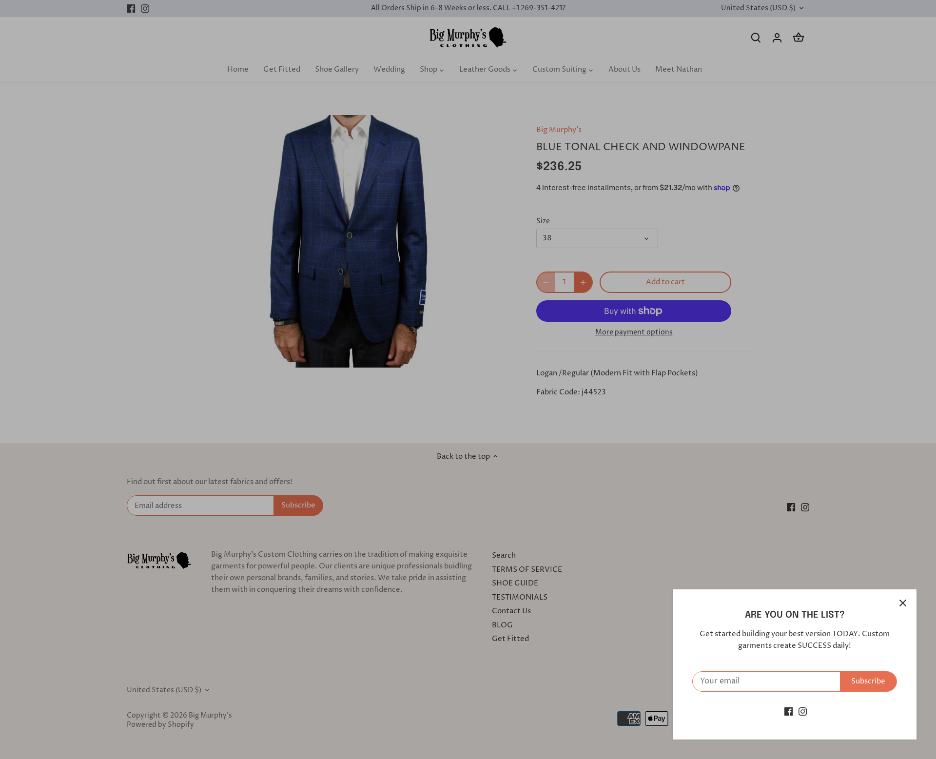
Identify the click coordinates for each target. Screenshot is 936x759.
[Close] (903, 603)
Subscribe (868, 681)
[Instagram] (803, 711)
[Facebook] (788, 711)
